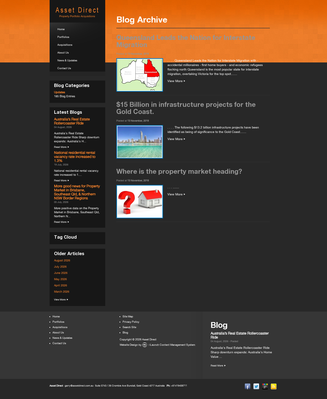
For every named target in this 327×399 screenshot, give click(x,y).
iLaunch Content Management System (172, 344)
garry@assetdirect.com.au (79, 385)
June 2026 (60, 273)
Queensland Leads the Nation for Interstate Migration (185, 41)
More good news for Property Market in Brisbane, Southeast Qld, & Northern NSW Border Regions (77, 192)
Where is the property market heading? (179, 171)
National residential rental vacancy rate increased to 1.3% (74, 157)
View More (60, 299)
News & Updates (67, 60)
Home (61, 29)
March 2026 (61, 291)
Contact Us (64, 68)
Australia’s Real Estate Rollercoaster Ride (72, 121)
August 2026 (62, 260)
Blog (125, 332)
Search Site (129, 327)
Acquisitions (64, 44)
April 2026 (60, 285)
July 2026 (60, 266)
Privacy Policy (131, 321)
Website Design (129, 344)
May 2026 (60, 279)
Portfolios (63, 37)
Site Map (128, 316)
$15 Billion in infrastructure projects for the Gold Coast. (186, 108)
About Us (63, 52)
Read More (60, 147)
